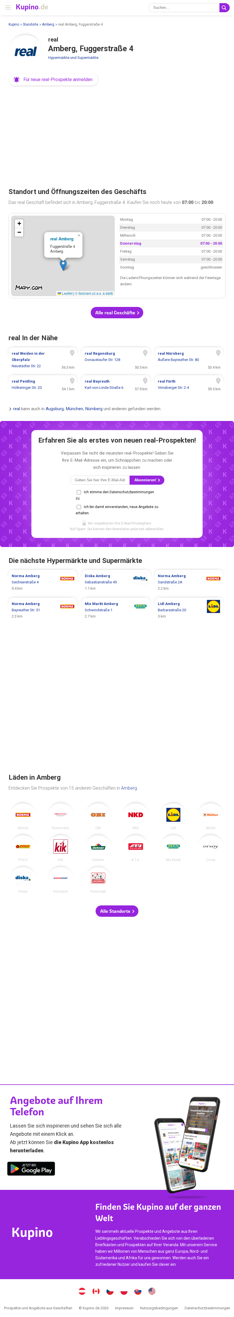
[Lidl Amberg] (173, 816)
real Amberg (62, 238)
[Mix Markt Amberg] (173, 848)
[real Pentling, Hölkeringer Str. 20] (43, 384)
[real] (26, 52)
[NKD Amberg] (135, 816)
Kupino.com (152, 1292)
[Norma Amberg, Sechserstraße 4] (43, 582)
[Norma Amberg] (23, 816)
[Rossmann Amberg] (60, 816)
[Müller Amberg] (210, 816)
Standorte (30, 24)
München (74, 408)
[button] (53, 79)
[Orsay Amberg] (210, 848)
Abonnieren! (145, 480)
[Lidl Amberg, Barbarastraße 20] (189, 610)
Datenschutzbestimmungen (207, 1308)
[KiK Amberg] (60, 848)
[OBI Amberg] (98, 816)
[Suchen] (224, 7)
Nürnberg (93, 408)
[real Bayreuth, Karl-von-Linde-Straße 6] (116, 384)
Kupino (14, 24)
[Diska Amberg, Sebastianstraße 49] (116, 582)
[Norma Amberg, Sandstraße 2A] (189, 582)
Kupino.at (82, 1292)
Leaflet (66, 293)
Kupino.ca (96, 1292)
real (16, 408)
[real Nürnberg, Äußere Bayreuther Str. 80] (189, 360)
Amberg (48, 24)
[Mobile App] (31, 1169)
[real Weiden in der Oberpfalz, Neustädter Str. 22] (43, 360)
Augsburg (55, 408)
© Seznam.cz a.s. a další (94, 293)
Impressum (124, 1308)
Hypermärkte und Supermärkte (73, 57)
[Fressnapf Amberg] (98, 880)
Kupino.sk (138, 1292)
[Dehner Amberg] (98, 848)
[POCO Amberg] (23, 848)
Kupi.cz (110, 1292)
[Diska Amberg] (23, 880)
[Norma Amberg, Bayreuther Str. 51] (43, 610)
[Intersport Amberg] (60, 880)
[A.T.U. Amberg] (135, 848)
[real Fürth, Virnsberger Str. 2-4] (189, 384)
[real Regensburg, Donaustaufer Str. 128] (116, 360)
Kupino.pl (124, 1292)
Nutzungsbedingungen (159, 1308)
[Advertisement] (117, 134)
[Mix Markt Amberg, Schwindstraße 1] (116, 610)
